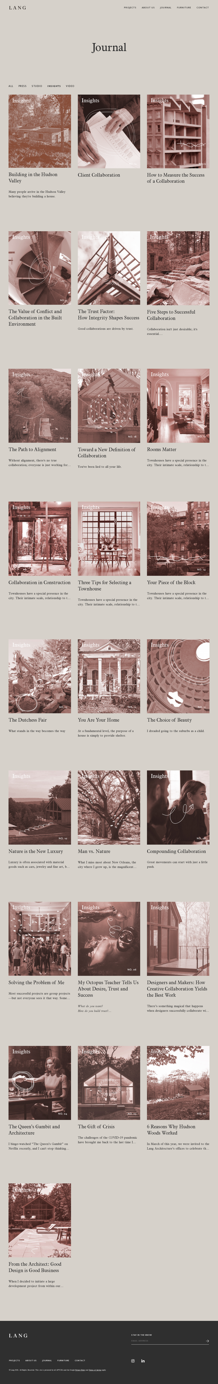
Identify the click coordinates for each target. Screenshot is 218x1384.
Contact (203, 7)
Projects (130, 7)
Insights (54, 86)
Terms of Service (95, 1370)
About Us (148, 7)
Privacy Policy (80, 1370)
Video (70, 86)
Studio (37, 86)
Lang (17, 8)
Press (23, 86)
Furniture (184, 7)
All (11, 86)
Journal (166, 7)
